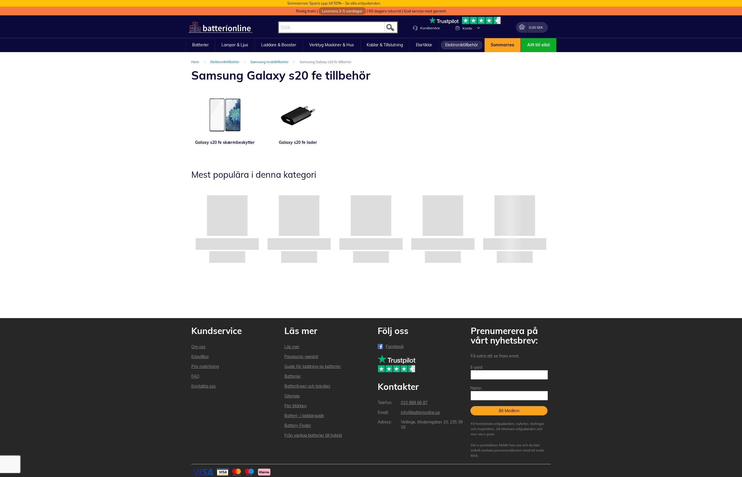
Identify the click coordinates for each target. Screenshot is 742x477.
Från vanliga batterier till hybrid (313, 435)
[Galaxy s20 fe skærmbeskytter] (225, 115)
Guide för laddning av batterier (312, 366)
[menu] (371, 45)
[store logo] (220, 27)
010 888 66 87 (414, 402)
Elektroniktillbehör (225, 62)
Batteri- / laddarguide (304, 415)
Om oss (198, 346)
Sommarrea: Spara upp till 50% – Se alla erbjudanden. (334, 3)
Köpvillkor (200, 356)
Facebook (395, 346)
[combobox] (338, 27)
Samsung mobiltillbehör (269, 62)
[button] (478, 27)
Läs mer (291, 346)
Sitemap (292, 396)
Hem (195, 62)
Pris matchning (205, 366)
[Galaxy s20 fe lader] (298, 115)
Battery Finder (297, 425)
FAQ (195, 376)
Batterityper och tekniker (307, 386)
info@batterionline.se (420, 412)
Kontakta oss (203, 386)
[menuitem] (200, 45)
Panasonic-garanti (301, 356)
